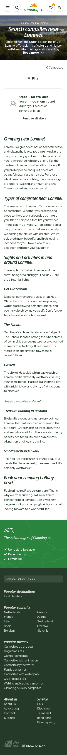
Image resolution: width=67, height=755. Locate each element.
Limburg (33, 23)
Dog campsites (14, 651)
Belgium (23, 23)
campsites (11, 500)
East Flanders (13, 596)
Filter (35, 78)
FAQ (40, 704)
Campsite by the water (19, 665)
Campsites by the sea (18, 646)
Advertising (11, 708)
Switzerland (45, 621)
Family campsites (15, 669)
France (8, 616)
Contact (9, 713)
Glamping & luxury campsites (22, 688)
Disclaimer (44, 708)
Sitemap (9, 718)
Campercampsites (16, 655)
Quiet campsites (15, 679)
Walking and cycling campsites (24, 683)
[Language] (59, 8)
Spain (7, 626)
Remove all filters (34, 118)
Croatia (42, 612)
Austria (41, 616)
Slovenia (42, 630)
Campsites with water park (21, 674)
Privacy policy (46, 722)
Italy (7, 621)
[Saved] (50, 8)
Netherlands (12, 612)
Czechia (42, 626)
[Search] (17, 8)
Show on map (35, 746)
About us (10, 704)
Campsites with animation (21, 660)
